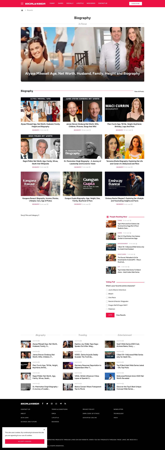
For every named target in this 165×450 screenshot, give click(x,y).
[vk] (56, 404)
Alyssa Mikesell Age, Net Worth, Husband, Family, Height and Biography (40, 125)
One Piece (112, 298)
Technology (119, 413)
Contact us (102, 3)
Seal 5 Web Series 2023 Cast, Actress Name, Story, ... (128, 345)
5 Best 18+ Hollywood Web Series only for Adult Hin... (130, 356)
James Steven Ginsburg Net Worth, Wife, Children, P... (44, 356)
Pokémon (111, 309)
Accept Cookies (24, 441)
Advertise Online (90, 417)
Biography (35, 130)
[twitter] (47, 404)
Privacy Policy (89, 409)
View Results (121, 315)
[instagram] (52, 404)
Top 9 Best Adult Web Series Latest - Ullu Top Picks (130, 366)
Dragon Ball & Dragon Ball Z (117, 305)
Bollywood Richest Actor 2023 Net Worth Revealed (130, 377)
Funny (52, 3)
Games (60, 3)
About (23, 413)
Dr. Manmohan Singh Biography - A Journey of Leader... (46, 388)
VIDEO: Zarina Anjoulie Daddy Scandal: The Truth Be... (86, 356)
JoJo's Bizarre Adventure (117, 290)
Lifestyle (80, 3)
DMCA (54, 413)
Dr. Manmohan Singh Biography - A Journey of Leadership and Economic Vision (82, 162)
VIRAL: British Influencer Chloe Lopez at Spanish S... (87, 377)
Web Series (91, 3)
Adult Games (122, 254)
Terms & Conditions (60, 409)
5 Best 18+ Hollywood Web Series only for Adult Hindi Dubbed (131, 248)
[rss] (65, 404)
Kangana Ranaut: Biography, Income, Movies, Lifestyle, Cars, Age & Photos (40, 199)
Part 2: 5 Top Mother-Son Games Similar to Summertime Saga (129, 237)
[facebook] (43, 404)
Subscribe (136, 3)
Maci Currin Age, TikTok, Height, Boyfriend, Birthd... (45, 366)
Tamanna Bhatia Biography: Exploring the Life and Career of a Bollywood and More (124, 162)
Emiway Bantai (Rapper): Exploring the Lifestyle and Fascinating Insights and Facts (125, 199)
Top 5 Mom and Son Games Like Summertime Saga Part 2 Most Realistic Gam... (128, 226)
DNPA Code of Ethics (91, 413)
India (116, 417)
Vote (110, 315)
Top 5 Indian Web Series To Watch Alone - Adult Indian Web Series (129, 271)
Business (55, 421)
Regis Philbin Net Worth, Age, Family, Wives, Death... (44, 377)
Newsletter (118, 409)
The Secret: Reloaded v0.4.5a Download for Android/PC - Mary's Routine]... (129, 260)
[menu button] (23, 4)
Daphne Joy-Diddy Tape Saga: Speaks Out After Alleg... (86, 345)
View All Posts (139, 91)
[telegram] (61, 404)
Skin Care (25, 417)
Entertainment (123, 243)
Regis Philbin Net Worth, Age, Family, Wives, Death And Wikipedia (40, 162)
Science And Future (29, 421)
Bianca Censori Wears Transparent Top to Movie (88, 388)
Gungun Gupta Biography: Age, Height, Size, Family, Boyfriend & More (82, 199)
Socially (69, 3)
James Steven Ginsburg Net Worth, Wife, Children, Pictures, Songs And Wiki (82, 125)
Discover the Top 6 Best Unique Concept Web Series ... (129, 388)
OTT (119, 266)
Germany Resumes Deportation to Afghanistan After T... (88, 366)
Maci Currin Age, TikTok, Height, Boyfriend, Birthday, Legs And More (124, 125)
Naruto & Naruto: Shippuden (118, 301)
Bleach (110, 294)
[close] (44, 429)
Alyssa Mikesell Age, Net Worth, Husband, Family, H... (45, 345)
